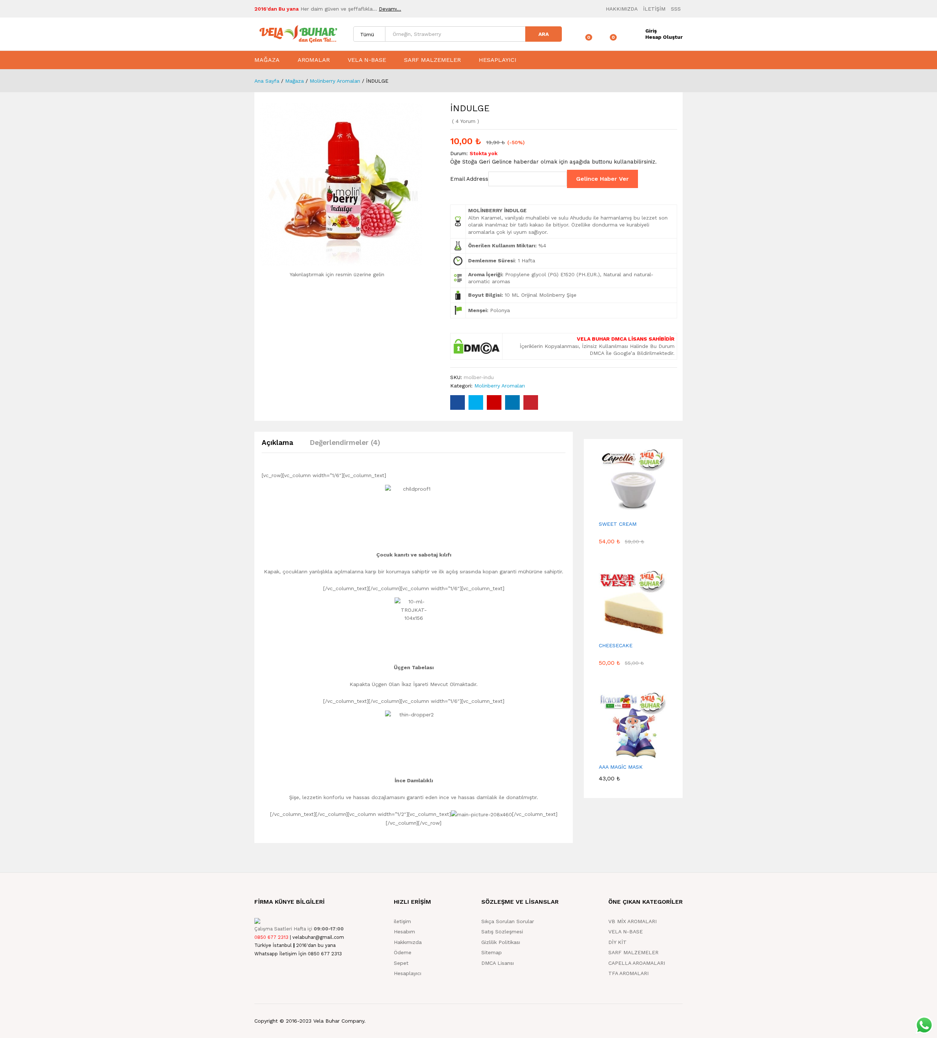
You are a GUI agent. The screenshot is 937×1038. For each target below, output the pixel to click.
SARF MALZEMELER (432, 60)
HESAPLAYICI (497, 60)
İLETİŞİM (654, 9)
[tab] (281, 446)
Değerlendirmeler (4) (345, 442)
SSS (676, 9)
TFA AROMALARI (628, 973)
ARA (543, 34)
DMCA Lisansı (497, 963)
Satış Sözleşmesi (502, 931)
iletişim (402, 921)
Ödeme (402, 952)
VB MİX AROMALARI (632, 921)
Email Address (469, 179)
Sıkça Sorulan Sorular (507, 921)
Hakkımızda (408, 942)
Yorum (465, 121)
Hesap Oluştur (664, 37)
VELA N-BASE (367, 60)
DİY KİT (617, 942)
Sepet (401, 963)
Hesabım (404, 931)
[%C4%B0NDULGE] (475, 402)
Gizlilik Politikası (500, 942)
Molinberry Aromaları (499, 386)
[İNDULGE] (457, 402)
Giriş (651, 31)
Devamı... (390, 9)
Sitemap (491, 952)
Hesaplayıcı (407, 973)
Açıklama (277, 442)
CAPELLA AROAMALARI (636, 963)
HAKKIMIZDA (622, 9)
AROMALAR (314, 60)
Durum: (459, 153)
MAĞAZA (267, 60)
